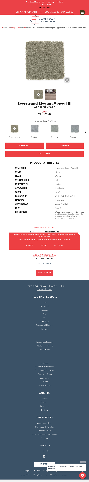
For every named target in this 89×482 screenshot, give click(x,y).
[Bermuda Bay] (75, 128)
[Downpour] (54, 128)
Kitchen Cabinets (44, 386)
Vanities (44, 382)
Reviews (44, 410)
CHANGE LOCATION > (44, 7)
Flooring (12, 28)
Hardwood (44, 306)
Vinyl (44, 314)
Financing (44, 438)
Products (27, 28)
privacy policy (33, 239)
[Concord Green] (14, 128)
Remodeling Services (44, 342)
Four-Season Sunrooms (44, 370)
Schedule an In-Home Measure (44, 434)
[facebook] (44, 457)
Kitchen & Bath (44, 350)
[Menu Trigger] (82, 12)
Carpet (20, 28)
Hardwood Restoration (44, 427)
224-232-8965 (45, 4)
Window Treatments (44, 346)
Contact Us (24, 145)
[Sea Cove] (34, 128)
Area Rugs (44, 321)
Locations (44, 399)
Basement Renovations (44, 367)
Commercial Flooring (44, 325)
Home (4, 28)
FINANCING (65, 145)
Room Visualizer (44, 431)
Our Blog (44, 402)
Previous (18, 93)
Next (70, 93)
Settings (58, 245)
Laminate (44, 310)
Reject (43, 245)
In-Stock (44, 329)
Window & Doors (44, 374)
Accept (29, 245)
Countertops (44, 378)
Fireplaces (44, 363)
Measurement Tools (44, 423)
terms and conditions (50, 239)
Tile (44, 318)
